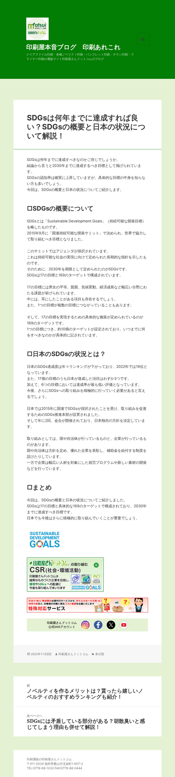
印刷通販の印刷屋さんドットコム (49, 759)
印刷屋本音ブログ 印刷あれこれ (73, 47)
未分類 (99, 654)
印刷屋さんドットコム (73, 654)
